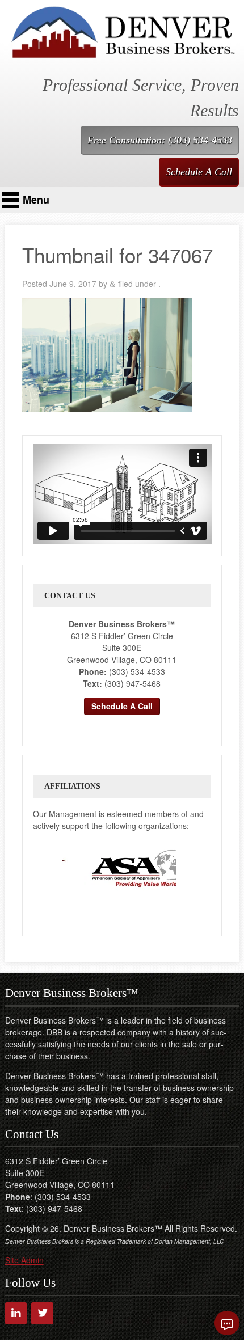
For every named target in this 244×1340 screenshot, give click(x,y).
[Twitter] (42, 1313)
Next (187, 868)
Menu (36, 199)
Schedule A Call (199, 171)
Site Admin (24, 1260)
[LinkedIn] (16, 1313)
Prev (52, 868)
